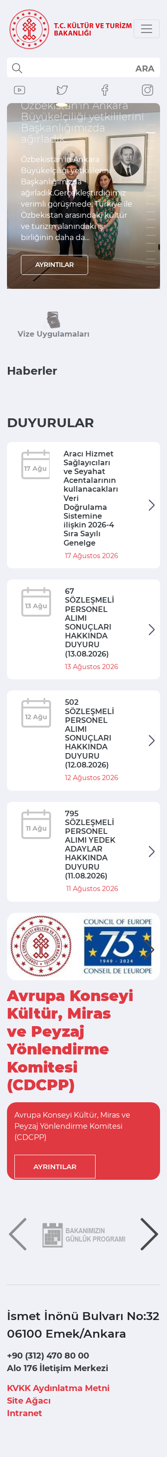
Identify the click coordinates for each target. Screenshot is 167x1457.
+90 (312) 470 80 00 (48, 1356)
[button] (149, 950)
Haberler (32, 370)
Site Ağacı (29, 1401)
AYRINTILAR (54, 264)
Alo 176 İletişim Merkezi (57, 1368)
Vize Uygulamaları (54, 334)
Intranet (24, 1413)
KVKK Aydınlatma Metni (58, 1388)
